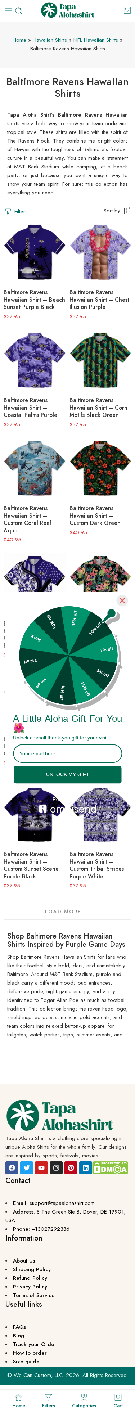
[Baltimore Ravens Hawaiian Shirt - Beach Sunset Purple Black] (35, 252)
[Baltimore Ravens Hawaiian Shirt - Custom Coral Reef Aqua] (35, 468)
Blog (18, 1336)
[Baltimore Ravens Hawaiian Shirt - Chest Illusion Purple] (100, 252)
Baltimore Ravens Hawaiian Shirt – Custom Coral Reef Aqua (27, 519)
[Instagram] (56, 1167)
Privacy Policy (30, 1287)
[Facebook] (11, 1167)
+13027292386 (50, 1229)
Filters (20, 212)
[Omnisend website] (67, 804)
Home (19, 40)
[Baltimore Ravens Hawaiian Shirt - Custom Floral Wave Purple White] (35, 584)
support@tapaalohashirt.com (62, 1203)
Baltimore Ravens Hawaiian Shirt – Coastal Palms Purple (30, 407)
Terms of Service (34, 1295)
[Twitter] (26, 1167)
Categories (84, 1405)
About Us (24, 1261)
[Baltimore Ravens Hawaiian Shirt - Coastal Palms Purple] (35, 360)
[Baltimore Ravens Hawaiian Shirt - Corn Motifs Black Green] (100, 360)
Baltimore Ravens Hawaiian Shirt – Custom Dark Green (95, 515)
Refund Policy (30, 1278)
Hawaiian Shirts (50, 40)
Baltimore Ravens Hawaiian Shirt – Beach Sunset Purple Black (34, 299)
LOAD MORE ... (67, 911)
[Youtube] (41, 1167)
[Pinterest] (70, 1167)
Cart (118, 1405)
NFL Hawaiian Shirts (95, 40)
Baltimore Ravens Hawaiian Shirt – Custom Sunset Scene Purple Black (31, 865)
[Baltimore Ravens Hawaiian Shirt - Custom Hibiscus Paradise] (100, 584)
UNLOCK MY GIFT (67, 775)
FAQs (19, 1327)
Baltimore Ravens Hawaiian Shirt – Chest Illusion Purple (99, 299)
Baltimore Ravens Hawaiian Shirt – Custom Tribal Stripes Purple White (96, 865)
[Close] (122, 600)
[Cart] (127, 10)
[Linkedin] (85, 1167)
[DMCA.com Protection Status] (110, 1167)
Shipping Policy (32, 1269)
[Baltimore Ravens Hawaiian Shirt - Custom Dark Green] (100, 468)
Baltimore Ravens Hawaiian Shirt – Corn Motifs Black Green (98, 407)
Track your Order (35, 1344)
